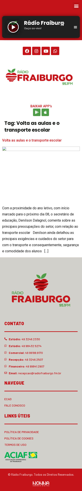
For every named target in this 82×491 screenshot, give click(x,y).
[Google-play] (36, 112)
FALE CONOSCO (14, 405)
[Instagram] (36, 51)
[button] (76, 5)
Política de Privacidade (21, 432)
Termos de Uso (15, 444)
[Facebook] (27, 51)
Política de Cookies (18, 438)
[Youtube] (46, 51)
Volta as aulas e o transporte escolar (32, 140)
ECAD (8, 399)
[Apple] (45, 112)
